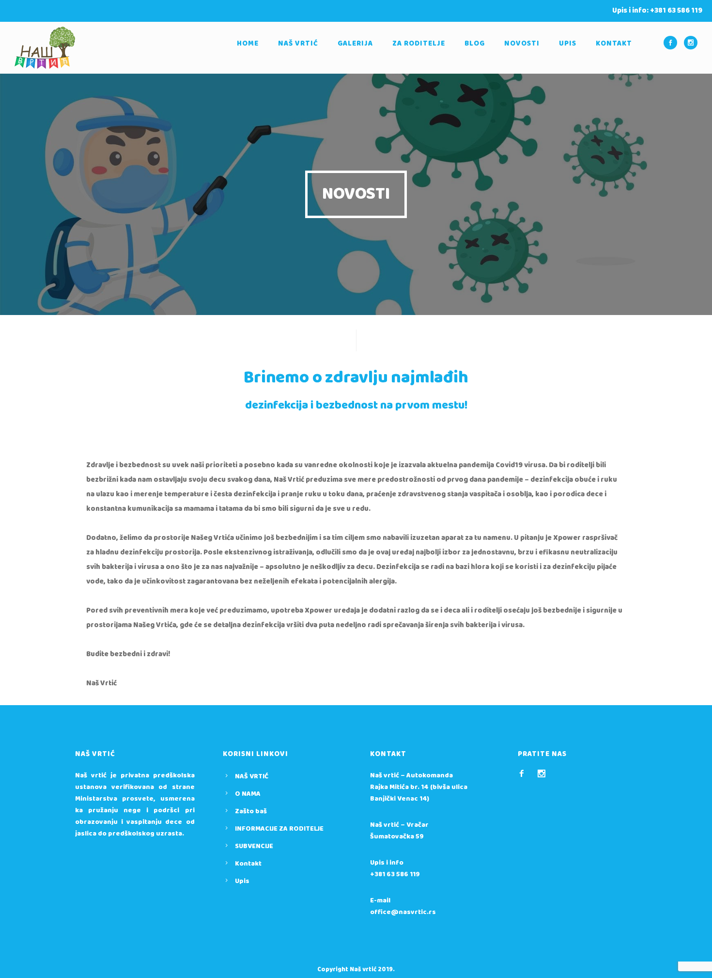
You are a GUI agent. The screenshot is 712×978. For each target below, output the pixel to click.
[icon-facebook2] (524, 774)
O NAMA (248, 794)
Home (248, 43)
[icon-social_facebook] (673, 42)
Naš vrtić (298, 43)
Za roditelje (418, 43)
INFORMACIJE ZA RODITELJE (279, 828)
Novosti (522, 43)
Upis (567, 43)
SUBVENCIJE (254, 846)
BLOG (474, 43)
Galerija (355, 43)
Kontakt (614, 43)
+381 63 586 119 (395, 874)
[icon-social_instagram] (690, 42)
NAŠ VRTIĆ (251, 776)
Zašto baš (251, 811)
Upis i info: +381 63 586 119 (657, 10)
